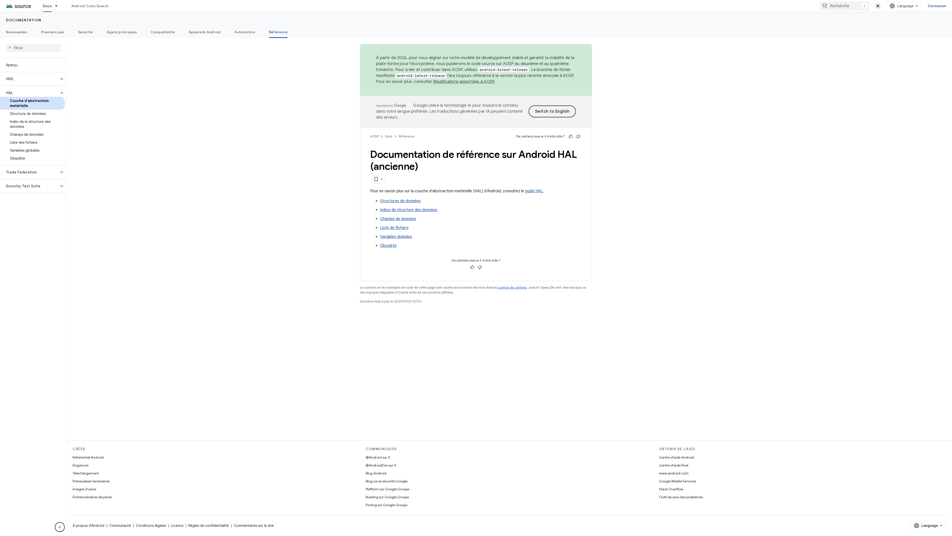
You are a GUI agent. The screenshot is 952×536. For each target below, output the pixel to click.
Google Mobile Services (677, 481)
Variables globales (396, 236)
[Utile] (570, 136)
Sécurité (85, 32)
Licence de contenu (512, 287)
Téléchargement (86, 473)
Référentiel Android (88, 457)
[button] (29, 79)
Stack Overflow (671, 489)
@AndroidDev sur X (381, 465)
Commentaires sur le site (254, 526)
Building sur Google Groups (387, 497)
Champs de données (398, 218)
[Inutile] (578, 136)
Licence (177, 526)
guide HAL (534, 191)
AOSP (374, 136)
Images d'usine (84, 489)
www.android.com (673, 473)
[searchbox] (33, 48)
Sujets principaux (122, 32)
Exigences (81, 465)
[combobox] (844, 5)
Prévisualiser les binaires (91, 481)
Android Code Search (90, 6)
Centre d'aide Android (676, 457)
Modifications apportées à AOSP (463, 81)
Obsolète (388, 245)
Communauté (120, 526)
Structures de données (400, 201)
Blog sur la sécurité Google (387, 481)
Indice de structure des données (408, 209)
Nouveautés (16, 32)
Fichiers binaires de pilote (92, 497)
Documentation (23, 20)
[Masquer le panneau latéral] (60, 527)
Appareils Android (204, 32)
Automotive (244, 32)
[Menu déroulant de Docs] (58, 6)
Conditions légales (151, 526)
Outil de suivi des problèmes (681, 497)
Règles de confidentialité (208, 526)
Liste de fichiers (394, 227)
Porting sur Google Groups (386, 505)
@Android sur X (378, 457)
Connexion (937, 6)
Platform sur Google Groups (387, 489)
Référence (278, 32)
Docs (47, 6)
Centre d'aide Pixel (673, 465)
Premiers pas (52, 32)
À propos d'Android (88, 526)
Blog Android (376, 473)
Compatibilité (163, 32)
